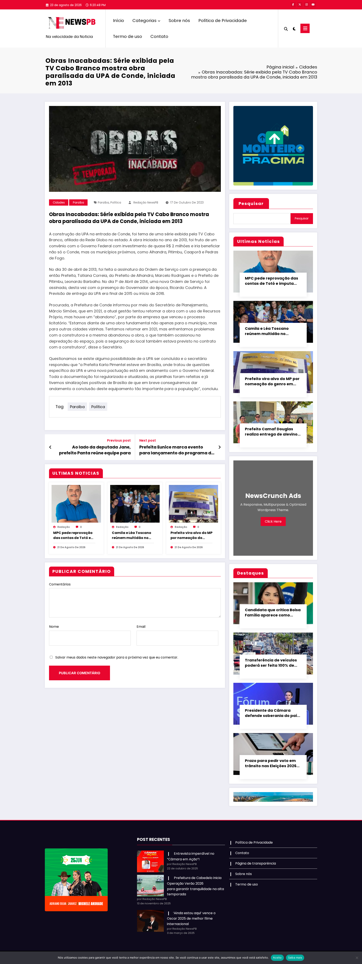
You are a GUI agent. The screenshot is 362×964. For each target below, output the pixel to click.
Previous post (119, 440)
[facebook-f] (293, 4)
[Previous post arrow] (50, 447)
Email (141, 626)
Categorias (144, 20)
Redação (63, 527)
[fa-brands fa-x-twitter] (299, 4)
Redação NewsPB (145, 202)
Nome (54, 626)
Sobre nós (179, 20)
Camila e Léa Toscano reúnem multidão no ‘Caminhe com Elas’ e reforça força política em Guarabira (131, 535)
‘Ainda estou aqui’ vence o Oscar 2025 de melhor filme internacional (191, 918)
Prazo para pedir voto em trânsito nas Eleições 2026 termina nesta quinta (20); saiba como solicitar (271, 763)
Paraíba (78, 202)
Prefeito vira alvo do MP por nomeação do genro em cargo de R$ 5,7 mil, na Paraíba (191, 535)
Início (118, 20)
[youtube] (313, 4)
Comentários (60, 584)
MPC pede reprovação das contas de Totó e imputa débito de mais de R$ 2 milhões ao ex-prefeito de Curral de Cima (73, 535)
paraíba (103, 202)
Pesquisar (251, 203)
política (115, 202)
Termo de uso (127, 36)
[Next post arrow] (219, 447)
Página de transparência (255, 863)
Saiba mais (295, 957)
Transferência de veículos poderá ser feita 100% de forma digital (271, 662)
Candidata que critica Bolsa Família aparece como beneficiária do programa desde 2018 (273, 612)
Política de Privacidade (222, 20)
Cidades (59, 202)
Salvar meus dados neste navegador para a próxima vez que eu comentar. (116, 657)
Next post (147, 440)
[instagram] (306, 4)
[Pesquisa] (286, 28)
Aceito (277, 957)
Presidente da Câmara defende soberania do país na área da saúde (272, 713)
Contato (159, 36)
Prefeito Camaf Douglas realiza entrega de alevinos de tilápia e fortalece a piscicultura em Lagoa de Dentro (272, 431)
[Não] (357, 958)
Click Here (273, 521)
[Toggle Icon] (305, 28)
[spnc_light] (294, 28)
